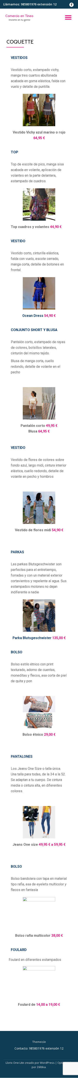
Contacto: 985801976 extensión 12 (39, 1048)
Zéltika (41, 1067)
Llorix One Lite (15, 1063)
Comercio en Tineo (19, 16)
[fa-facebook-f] (71, 6)
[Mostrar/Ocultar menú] (68, 17)
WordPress (47, 1063)
